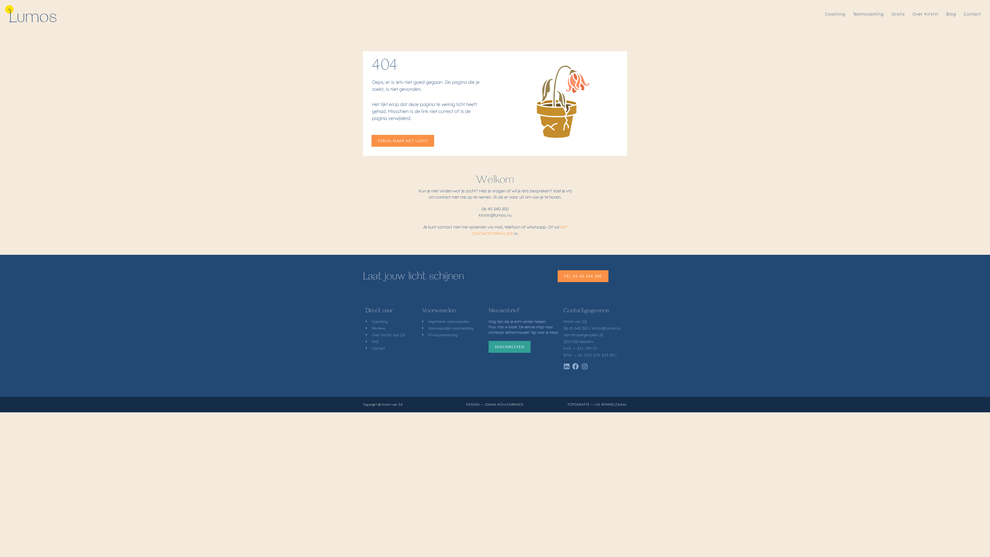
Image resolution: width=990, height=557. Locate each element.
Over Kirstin (925, 14)
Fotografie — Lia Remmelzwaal (597, 404)
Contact (972, 14)
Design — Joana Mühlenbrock (495, 404)
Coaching (835, 14)
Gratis (898, 14)
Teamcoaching (868, 14)
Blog (951, 14)
